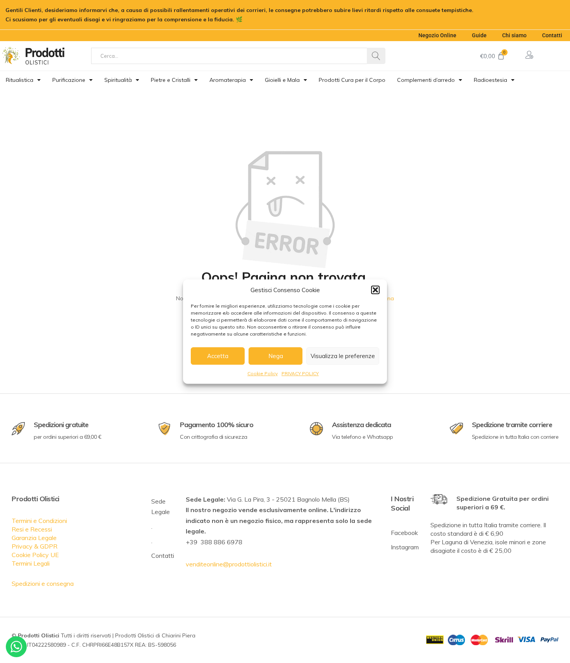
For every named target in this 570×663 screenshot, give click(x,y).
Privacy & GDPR (34, 546)
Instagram (405, 547)
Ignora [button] (253, 19)
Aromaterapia (227, 79)
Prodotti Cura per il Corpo (352, 79)
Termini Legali (31, 563)
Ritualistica (19, 79)
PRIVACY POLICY (300, 373)
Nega (275, 356)
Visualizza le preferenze (343, 356)
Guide (479, 35)
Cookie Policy (262, 373)
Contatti (552, 35)
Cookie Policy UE (35, 555)
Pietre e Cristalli (170, 79)
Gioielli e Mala (282, 79)
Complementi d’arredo (426, 79)
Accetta (217, 356)
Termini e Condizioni (39, 521)
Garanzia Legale (34, 538)
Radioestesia (490, 79)
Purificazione (68, 79)
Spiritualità (118, 79)
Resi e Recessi (32, 529)
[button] (375, 290)
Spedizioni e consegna (43, 583)
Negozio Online (437, 35)
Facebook (404, 533)
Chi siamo (514, 35)
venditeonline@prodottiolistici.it (229, 564)
